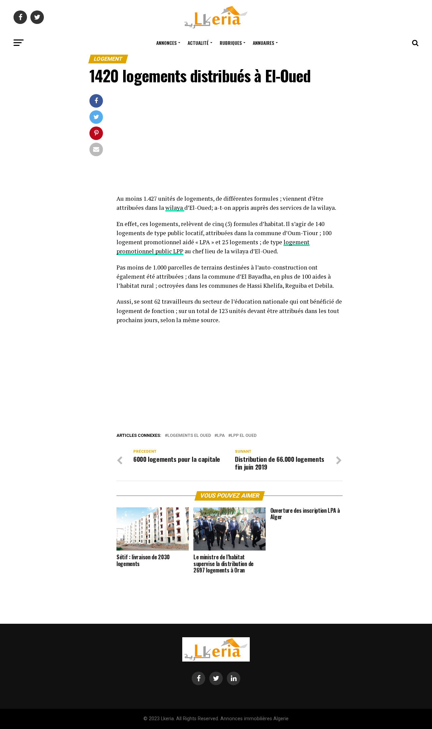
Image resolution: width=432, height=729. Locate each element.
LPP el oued (243, 435)
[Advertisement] (229, 144)
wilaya (174, 208)
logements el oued (189, 435)
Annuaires (263, 42)
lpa (221, 435)
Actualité (198, 42)
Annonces (166, 42)
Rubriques (231, 42)
